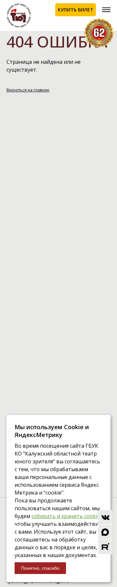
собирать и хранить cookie (66, 516)
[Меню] (106, 9)
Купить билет (75, 10)
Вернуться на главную (27, 90)
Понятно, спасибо (40, 568)
